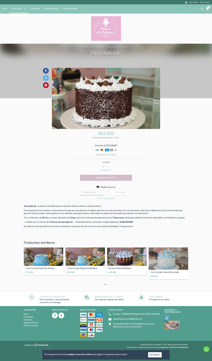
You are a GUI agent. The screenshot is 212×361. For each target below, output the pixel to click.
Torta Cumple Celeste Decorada (164, 272)
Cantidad (106, 162)
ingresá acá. (165, 347)
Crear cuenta (193, 2)
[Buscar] (202, 9)
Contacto (35, 9)
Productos (17, 9)
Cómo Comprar (70, 9)
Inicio (4, 9)
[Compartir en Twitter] (46, 78)
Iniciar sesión (205, 2)
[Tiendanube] (36, 346)
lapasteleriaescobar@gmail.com (127, 319)
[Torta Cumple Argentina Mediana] (85, 256)
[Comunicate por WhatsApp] (206, 349)
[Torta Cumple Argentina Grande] (43, 256)
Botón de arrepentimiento (179, 347)
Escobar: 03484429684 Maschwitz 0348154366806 (136, 314)
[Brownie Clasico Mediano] (127, 256)
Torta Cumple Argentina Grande (39, 268)
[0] (207, 10)
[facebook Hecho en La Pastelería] (61, 315)
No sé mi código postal (106, 198)
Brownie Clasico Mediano (120, 268)
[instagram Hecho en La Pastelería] (55, 315)
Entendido (155, 355)
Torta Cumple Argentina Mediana (82, 268)
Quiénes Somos (51, 9)
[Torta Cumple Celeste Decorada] (168, 258)
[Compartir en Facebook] (46, 71)
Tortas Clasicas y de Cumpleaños (102, 48)
